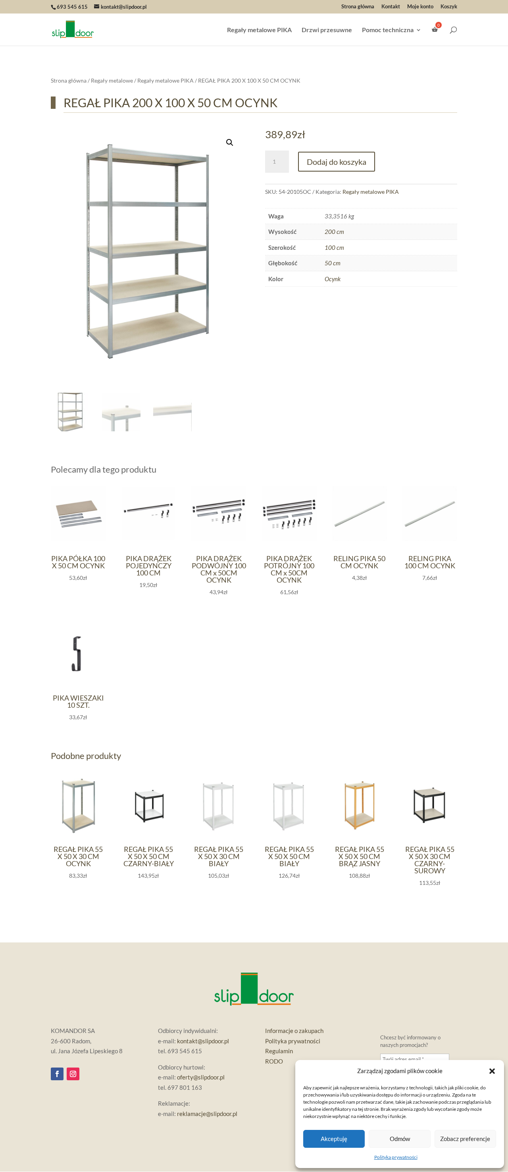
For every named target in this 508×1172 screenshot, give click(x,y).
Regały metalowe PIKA (259, 30)
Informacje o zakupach (294, 1030)
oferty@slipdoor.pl (201, 1077)
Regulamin (279, 1050)
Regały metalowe (112, 80)
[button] (492, 1071)
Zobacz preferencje (465, 1138)
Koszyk (449, 7)
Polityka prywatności (396, 1157)
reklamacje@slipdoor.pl (207, 1113)
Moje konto (420, 7)
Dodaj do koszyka (336, 161)
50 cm (333, 262)
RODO (274, 1061)
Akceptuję (334, 1138)
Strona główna (357, 7)
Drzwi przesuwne (327, 30)
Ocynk (333, 278)
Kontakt (390, 7)
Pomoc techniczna (388, 30)
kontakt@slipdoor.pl (203, 1041)
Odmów (400, 1138)
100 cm (334, 247)
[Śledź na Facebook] (57, 1074)
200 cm (334, 231)
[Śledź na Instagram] (73, 1074)
